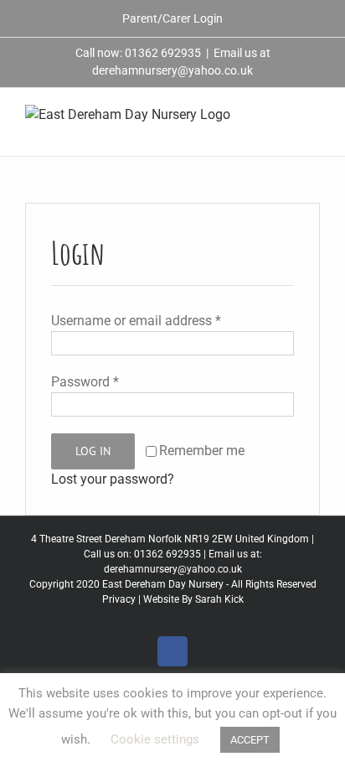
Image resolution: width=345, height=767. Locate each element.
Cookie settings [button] (155, 739)
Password (85, 382)
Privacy (119, 599)
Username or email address (136, 321)
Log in (93, 451)
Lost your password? (112, 479)
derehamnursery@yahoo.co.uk (173, 569)
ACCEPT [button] (250, 739)
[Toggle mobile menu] (313, 113)
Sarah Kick (219, 599)
